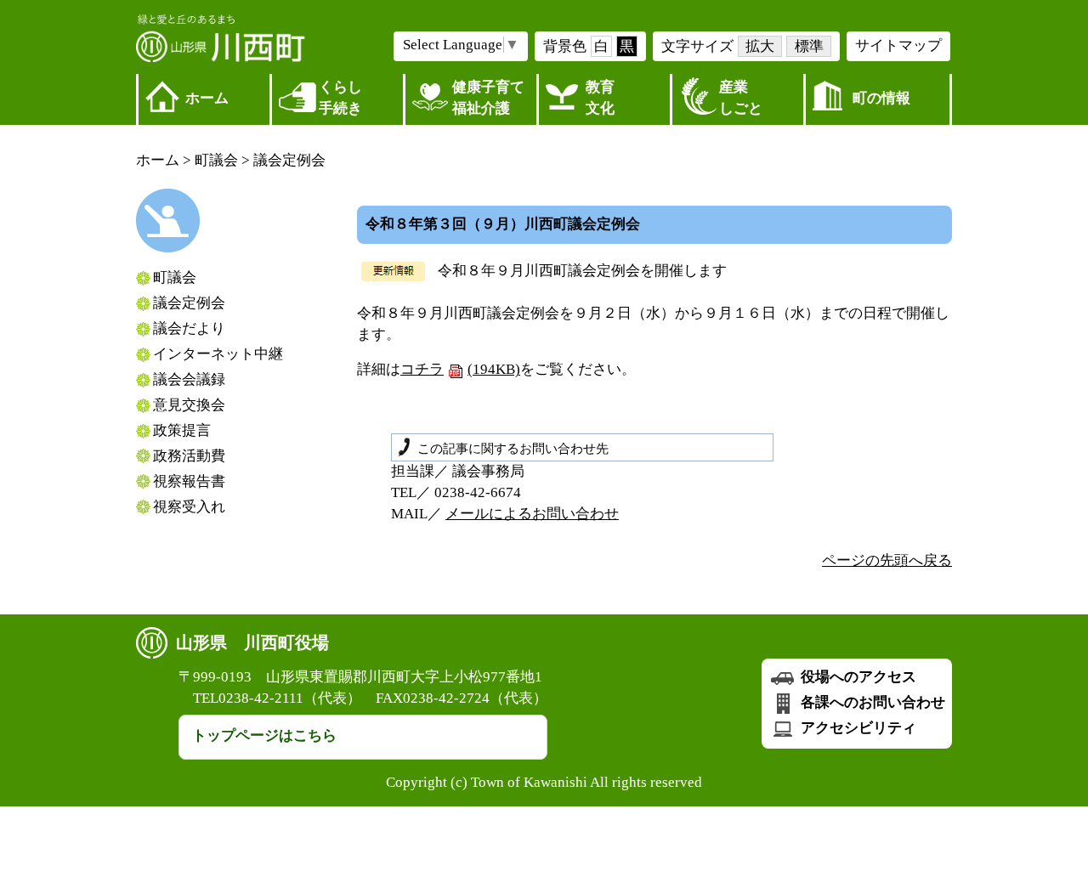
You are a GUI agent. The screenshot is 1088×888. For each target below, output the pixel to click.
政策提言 (182, 430)
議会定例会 (289, 160)
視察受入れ (189, 507)
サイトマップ (898, 45)
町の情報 (881, 98)
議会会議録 (189, 379)
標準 (809, 46)
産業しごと (740, 97)
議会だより (189, 328)
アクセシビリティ (856, 728)
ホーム (207, 98)
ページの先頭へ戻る (887, 560)
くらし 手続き (340, 97)
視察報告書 (189, 481)
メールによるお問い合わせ (532, 514)
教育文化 (600, 97)
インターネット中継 (218, 354)
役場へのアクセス (856, 677)
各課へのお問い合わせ (871, 702)
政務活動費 (189, 456)
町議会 (216, 160)
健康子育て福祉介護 (488, 97)
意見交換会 (189, 405)
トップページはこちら (264, 735)
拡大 (759, 46)
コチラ (460, 369)
